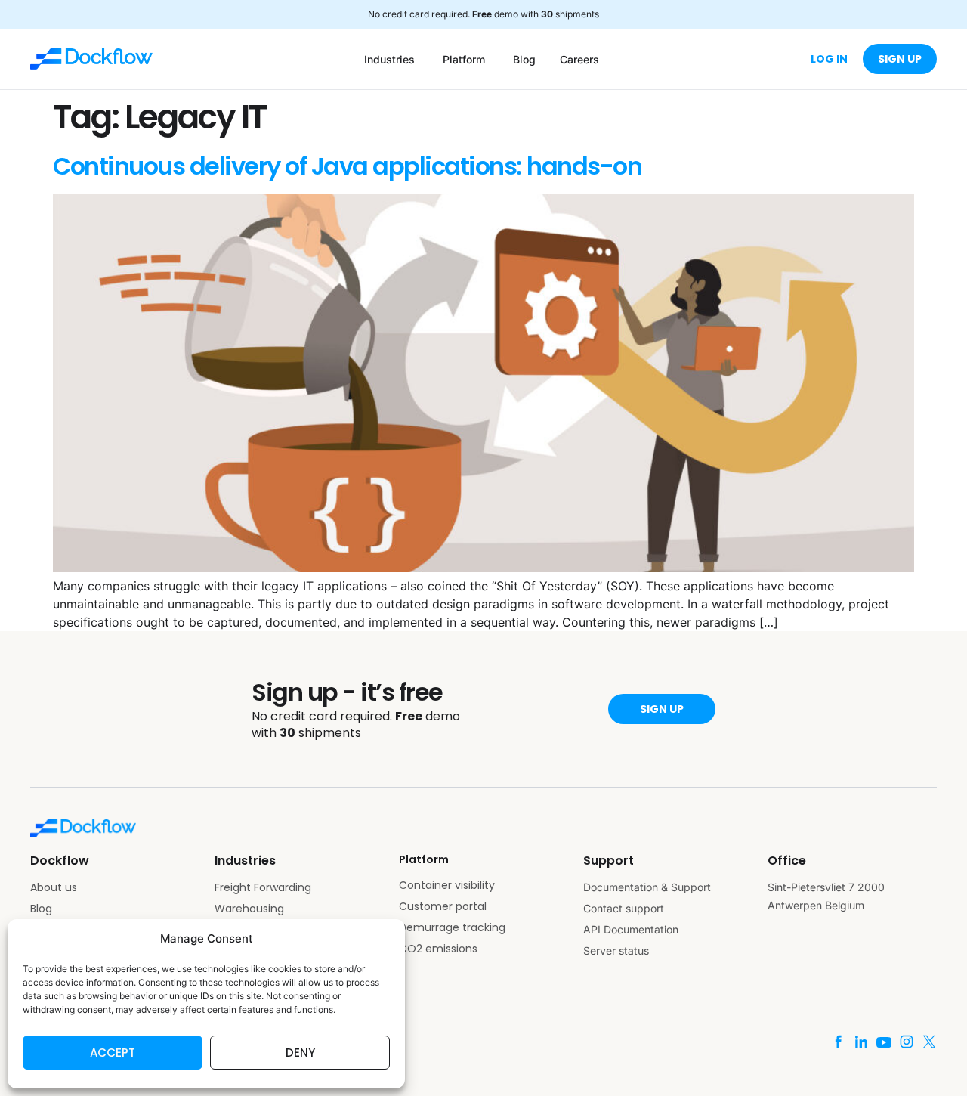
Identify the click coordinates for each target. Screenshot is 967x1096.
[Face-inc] (838, 1041)
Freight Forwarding (263, 887)
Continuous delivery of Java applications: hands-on (347, 166)
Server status (616, 950)
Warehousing (249, 908)
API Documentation (630, 929)
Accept (112, 1052)
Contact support (623, 908)
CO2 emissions (438, 948)
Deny (300, 1052)
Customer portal (443, 906)
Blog (41, 908)
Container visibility (447, 885)
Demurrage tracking (452, 927)
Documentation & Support (647, 887)
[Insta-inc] (906, 1041)
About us (53, 887)
